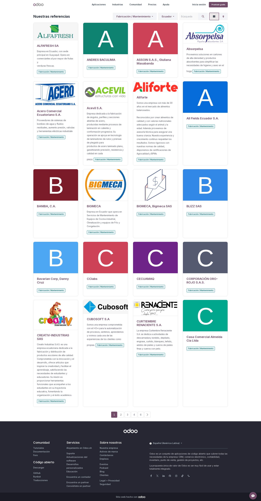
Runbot (37, 476)
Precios (152, 4)
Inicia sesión (199, 4)
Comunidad (135, 4)
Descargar (38, 467)
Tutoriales (38, 448)
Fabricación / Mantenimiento (133, 16)
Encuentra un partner (77, 482)
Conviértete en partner (78, 486)
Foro (35, 455)
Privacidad (113, 480)
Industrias (117, 4)
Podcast (104, 468)
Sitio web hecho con (126, 497)
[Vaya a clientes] (55, 31)
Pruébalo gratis (218, 4)
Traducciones (40, 480)
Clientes (104, 475)
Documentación (41, 451)
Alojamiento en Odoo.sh (79, 448)
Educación (71, 471)
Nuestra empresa (109, 448)
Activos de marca (109, 451)
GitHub (36, 473)
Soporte (70, 453)
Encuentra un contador (78, 477)
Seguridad (105, 484)
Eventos (104, 464)
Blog (102, 471)
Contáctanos (106, 455)
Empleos (104, 459)
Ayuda (166, 4)
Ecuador (167, 16)
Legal (103, 480)
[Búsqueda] (203, 16)
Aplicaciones (99, 4)
